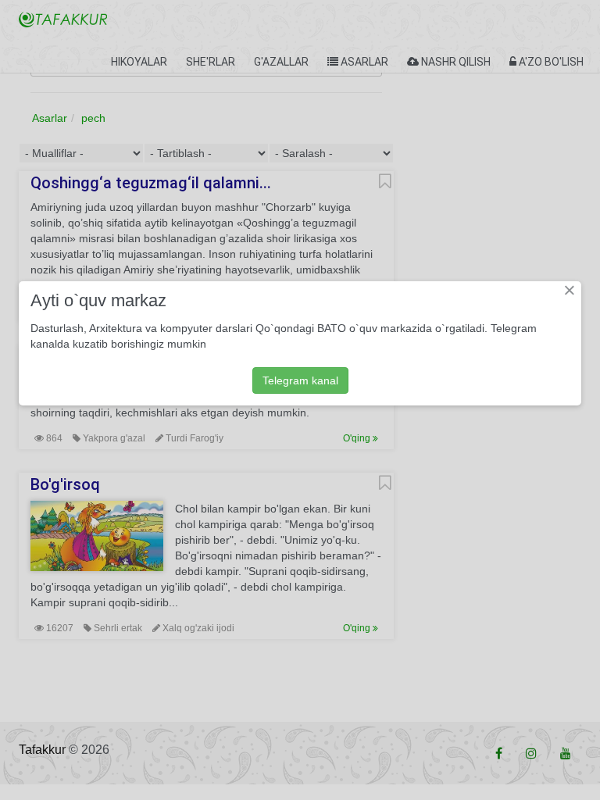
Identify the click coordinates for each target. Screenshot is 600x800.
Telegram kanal (300, 380)
